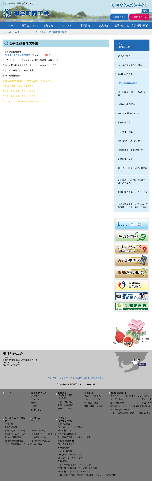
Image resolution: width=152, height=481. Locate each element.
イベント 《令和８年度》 (29, 32)
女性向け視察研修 (126, 104)
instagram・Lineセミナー (130, 141)
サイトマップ (65, 378)
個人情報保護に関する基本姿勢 (89, 378)
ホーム (11, 25)
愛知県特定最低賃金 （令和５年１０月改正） (28, 441)
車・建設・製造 (91, 403)
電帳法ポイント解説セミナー (131, 150)
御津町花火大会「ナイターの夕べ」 (132, 193)
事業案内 (85, 25)
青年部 (34, 403)
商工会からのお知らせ (15, 419)
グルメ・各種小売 (92, 396)
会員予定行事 (11, 427)
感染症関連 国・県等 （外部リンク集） (25, 430)
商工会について (30, 25)
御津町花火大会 (125, 74)
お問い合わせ (122, 25)
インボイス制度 (125, 131)
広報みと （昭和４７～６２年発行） (130, 396)
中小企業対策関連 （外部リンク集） (26, 437)
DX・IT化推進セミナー (129, 113)
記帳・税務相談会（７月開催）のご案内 (23, 444)
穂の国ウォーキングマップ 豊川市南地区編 (130, 406)
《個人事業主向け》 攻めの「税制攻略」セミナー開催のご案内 (133, 205)
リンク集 (52, 378)
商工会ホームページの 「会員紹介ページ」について (31, 434)
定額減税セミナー (126, 159)
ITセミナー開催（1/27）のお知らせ (132, 169)
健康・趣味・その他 (93, 406)
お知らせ (48, 25)
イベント (67, 25)
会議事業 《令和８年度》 (69, 394)
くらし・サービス (92, 399)
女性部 (34, 406)
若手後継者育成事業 (58, 32)
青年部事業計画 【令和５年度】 (132, 93)
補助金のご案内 (65, 408)
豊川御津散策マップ (119, 409)
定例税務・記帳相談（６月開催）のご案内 (131, 181)
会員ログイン (119, 17)
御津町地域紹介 (140, 25)
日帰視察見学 (124, 122)
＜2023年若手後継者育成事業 (16, 55)
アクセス (35, 399)
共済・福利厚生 (65, 401)
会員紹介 (103, 25)
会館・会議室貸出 (66, 405)
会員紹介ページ (139, 17)
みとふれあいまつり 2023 (130, 65)
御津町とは (36, 409)
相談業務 (62, 398)
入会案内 (35, 396)
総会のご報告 (124, 56)
